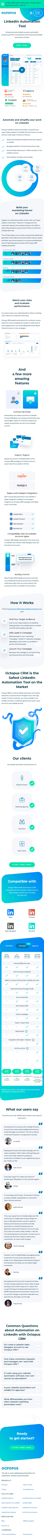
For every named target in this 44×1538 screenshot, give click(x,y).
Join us (23, 5)
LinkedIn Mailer (27, 1503)
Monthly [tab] (9, 946)
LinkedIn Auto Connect (30, 1508)
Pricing (4, 1489)
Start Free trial (22, 1448)
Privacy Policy (27, 1534)
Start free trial (22, 865)
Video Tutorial (27, 1485)
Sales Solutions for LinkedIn (11, 1503)
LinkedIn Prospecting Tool (10, 1508)
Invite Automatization (30, 1512)
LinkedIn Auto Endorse (9, 1512)
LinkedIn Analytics (7, 1498)
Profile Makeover (28, 1489)
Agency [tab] (35, 946)
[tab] (22, 1347)
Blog (3, 1521)
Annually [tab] (24, 945)
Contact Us (5, 1526)
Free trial (38, 13)
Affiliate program (28, 1521)
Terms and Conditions (9, 1534)
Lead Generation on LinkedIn (32, 1498)
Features (5, 1485)
